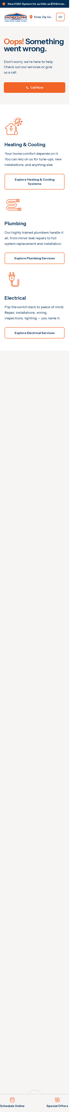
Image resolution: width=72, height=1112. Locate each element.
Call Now (36, 87)
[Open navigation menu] (60, 17)
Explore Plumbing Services (34, 258)
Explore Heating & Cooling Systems (35, 182)
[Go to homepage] (16, 17)
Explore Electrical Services (35, 333)
